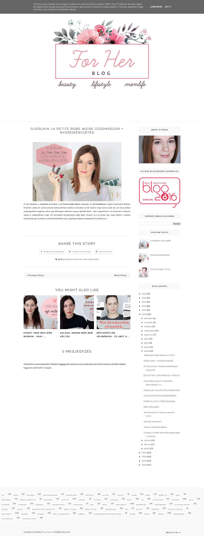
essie (191, 500)
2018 (144, 306)
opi (126, 509)
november (148, 322)
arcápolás (71, 495)
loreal (5, 509)
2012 (144, 465)
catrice (65, 500)
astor (106, 495)
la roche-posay (182, 505)
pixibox (40, 514)
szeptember (149, 330)
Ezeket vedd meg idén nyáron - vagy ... (38, 334)
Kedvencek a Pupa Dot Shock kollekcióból (162, 390)
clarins (97, 500)
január (146, 448)
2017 (144, 310)
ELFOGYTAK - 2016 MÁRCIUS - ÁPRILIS (161, 375)
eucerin (5, 505)
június (146, 343)
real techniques (61, 514)
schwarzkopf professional (108, 514)
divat (129, 500)
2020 (144, 298)
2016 (144, 314)
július (146, 339)
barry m (163, 495)
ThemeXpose (47, 532)
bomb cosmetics (28, 500)
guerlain (66, 259)
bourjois (48, 500)
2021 (144, 293)
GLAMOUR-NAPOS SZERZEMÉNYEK (160, 395)
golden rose (58, 505)
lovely (20, 509)
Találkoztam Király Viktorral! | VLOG (159, 355)
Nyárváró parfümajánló (160, 255)
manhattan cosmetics (43, 509)
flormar (22, 505)
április (146, 351)
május (146, 347)
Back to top (172, 532)
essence (175, 500)
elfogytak (158, 500)
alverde (30, 495)
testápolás (7, 519)
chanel (81, 500)
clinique (114, 500)
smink (90, 259)
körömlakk (160, 505)
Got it (168, 7)
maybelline (110, 509)
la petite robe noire (79, 259)
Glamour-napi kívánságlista (155, 427)
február (147, 444)
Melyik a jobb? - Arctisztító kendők (158, 361)
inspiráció (121, 505)
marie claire (70, 509)
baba (147, 495)
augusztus (148, 334)
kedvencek (141, 505)
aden (15, 495)
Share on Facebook (54, 252)
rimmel (81, 514)
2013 (144, 461)
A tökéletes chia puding (160, 240)
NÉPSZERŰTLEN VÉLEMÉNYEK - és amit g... (113, 334)
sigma (132, 514)
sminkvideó (179, 514)
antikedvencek (50, 495)
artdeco (89, 495)
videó (96, 259)
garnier (39, 505)
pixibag (24, 514)
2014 (144, 456)
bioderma (6, 500)
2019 (144, 302)
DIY (3, 495)
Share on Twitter (81, 252)
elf (142, 500)
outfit (139, 509)
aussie (120, 495)
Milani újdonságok (151, 407)
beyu (178, 495)
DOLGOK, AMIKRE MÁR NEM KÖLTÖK (76, 334)
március (147, 440)
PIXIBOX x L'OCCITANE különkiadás (159, 401)
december (148, 318)
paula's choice (175, 509)
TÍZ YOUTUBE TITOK (160, 269)
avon (134, 495)
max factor (91, 509)
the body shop (29, 519)
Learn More (156, 7)
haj (92, 505)
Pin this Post (105, 252)
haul (104, 505)
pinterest (7, 514)
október (147, 326)
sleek (146, 514)
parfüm (155, 509)
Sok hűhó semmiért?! (153, 421)
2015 (144, 452)
